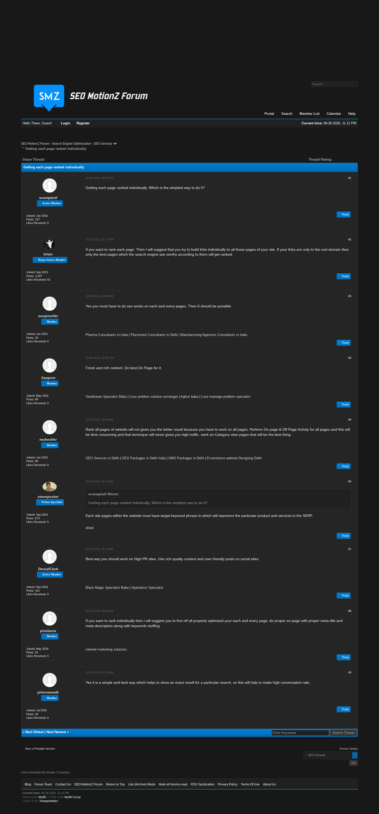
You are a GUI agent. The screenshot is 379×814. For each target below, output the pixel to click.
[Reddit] (64, 159)
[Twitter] (53, 159)
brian (48, 254)
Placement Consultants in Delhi (154, 335)
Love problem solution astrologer (153, 397)
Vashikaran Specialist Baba (106, 397)
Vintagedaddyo (48, 800)
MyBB (42, 797)
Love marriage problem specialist (225, 397)
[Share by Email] (73, 159)
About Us (269, 784)
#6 (349, 481)
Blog (28, 784)
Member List (309, 114)
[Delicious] (60, 159)
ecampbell (48, 198)
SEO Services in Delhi (102, 458)
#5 (349, 419)
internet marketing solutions (106, 649)
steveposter (48, 497)
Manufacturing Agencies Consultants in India (213, 335)
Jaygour (48, 378)
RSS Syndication (203, 784)
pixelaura (48, 631)
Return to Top (115, 784)
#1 (349, 177)
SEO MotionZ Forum (35, 143)
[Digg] (57, 159)
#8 (349, 610)
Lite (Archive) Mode (141, 784)
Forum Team (43, 784)
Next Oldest (34, 732)
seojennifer (48, 316)
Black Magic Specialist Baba (107, 588)
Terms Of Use (250, 784)
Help (352, 114)
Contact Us (63, 784)
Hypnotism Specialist (147, 588)
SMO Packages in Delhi (186, 458)
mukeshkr (48, 439)
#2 (349, 239)
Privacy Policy (227, 784)
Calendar (334, 114)
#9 (349, 672)
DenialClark (48, 569)
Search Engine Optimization (71, 143)
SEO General (103, 143)
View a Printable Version (40, 748)
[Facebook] (49, 159)
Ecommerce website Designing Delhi (234, 458)
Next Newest (56, 732)
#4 (349, 357)
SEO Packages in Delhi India (144, 458)
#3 (349, 296)
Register (83, 123)
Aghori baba (189, 397)
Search (286, 114)
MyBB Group (72, 797)
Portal (269, 114)
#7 (349, 549)
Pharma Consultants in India (107, 335)
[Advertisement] (189, 38)
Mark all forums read (173, 784)
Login (65, 123)
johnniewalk (48, 692)
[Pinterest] (69, 159)
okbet (90, 528)
